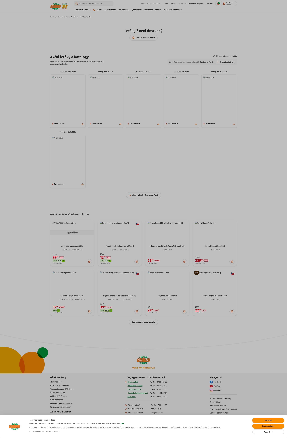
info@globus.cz (157, 412)
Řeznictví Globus (134, 389)
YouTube (217, 386)
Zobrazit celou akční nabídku (143, 322)
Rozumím (268, 420)
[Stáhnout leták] (83, 124)
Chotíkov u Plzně (81, 10)
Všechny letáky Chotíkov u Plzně (145, 195)
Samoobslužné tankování (138, 393)
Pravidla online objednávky (220, 398)
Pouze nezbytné (268, 426)
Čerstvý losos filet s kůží (215, 246)
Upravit (267, 432)
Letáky (75, 17)
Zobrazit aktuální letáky (145, 37)
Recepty (174, 3)
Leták (99, 10)
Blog (166, 3)
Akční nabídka (110, 10)
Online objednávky (57, 393)
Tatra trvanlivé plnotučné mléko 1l (120, 246)
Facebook (217, 382)
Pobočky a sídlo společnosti (61, 403)
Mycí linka (132, 397)
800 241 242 (156, 409)
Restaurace (148, 10)
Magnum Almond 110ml (167, 296)
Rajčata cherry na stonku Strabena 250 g (119, 296)
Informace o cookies (218, 406)
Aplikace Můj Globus (58, 396)
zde (122, 423)
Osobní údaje (215, 402)
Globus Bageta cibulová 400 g (215, 296)
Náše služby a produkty (59, 385)
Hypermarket (136, 10)
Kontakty (209, 3)
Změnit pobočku (226, 62)
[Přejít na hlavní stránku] (55, 6)
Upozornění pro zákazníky (60, 407)
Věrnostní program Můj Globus (62, 389)
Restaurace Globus (135, 386)
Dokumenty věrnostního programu (223, 409)
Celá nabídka (123, 10)
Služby (158, 10)
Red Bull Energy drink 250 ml (72, 296)
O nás (181, 3)
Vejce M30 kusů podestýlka (72, 246)
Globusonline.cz (56, 400)
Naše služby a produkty (150, 3)
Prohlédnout (59, 124)
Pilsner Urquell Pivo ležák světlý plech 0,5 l (167, 246)
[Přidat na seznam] (89, 261)
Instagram (217, 390)
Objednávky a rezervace (172, 10)
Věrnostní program (196, 3)
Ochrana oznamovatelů (219, 413)
